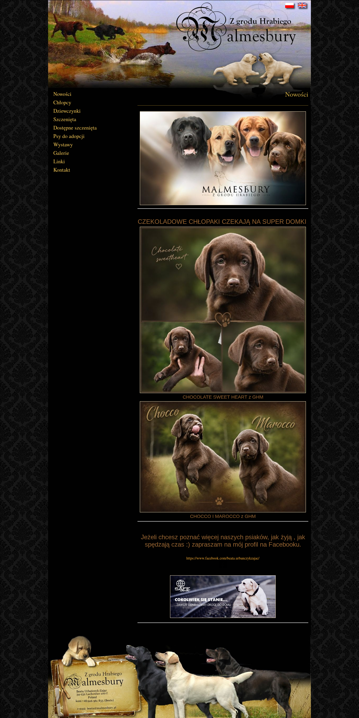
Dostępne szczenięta (75, 127)
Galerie (61, 152)
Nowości (62, 93)
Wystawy (63, 144)
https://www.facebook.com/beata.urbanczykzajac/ (222, 558)
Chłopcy (62, 102)
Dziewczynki (67, 110)
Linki (59, 161)
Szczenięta (64, 119)
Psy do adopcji (69, 136)
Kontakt (61, 169)
